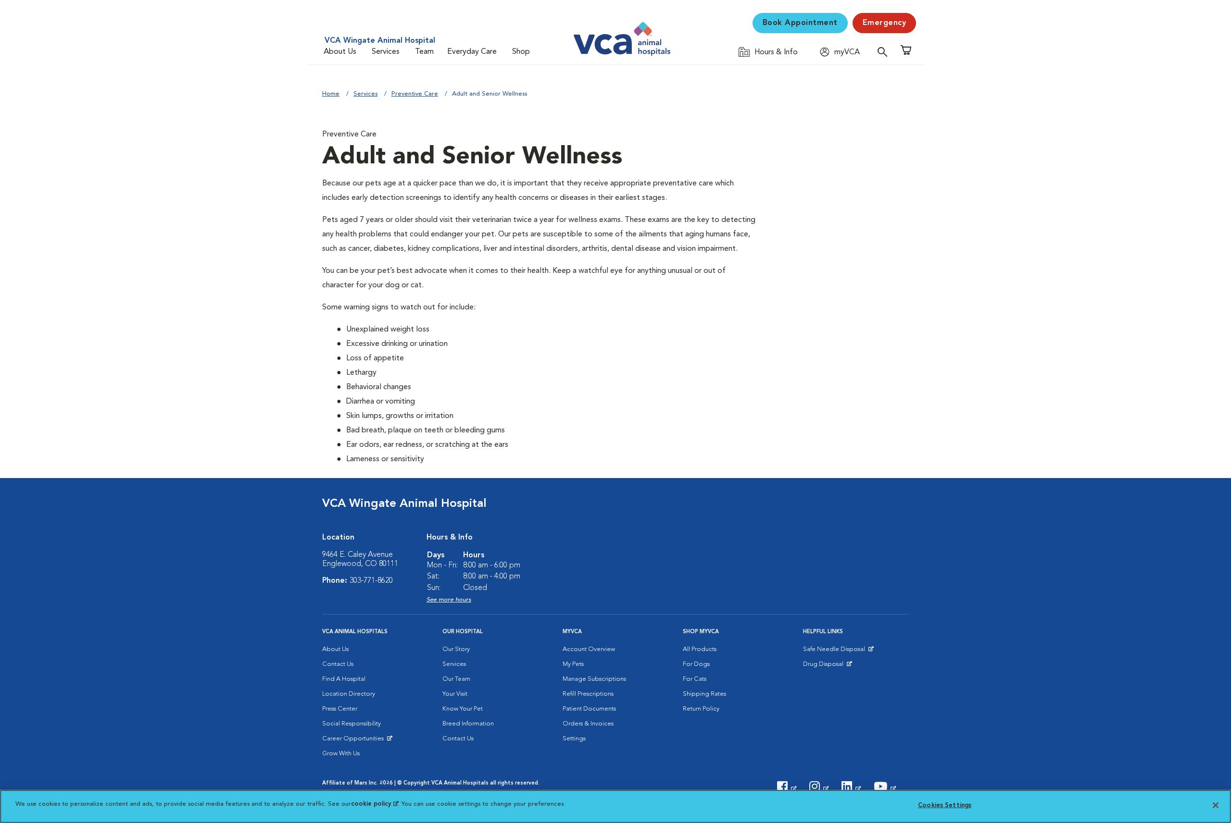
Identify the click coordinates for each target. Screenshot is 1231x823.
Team (424, 52)
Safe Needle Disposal (835, 651)
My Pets (573, 664)
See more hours (449, 600)
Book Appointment (800, 23)
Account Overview (589, 649)
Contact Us (337, 664)
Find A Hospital (343, 679)
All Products (699, 649)
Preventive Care (414, 94)
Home (330, 94)
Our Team (456, 679)
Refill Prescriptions (588, 694)
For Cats (694, 679)
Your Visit (454, 694)
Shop (521, 52)
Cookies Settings (944, 805)
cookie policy (374, 804)
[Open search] (884, 52)
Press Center (339, 709)
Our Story (456, 649)
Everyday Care (472, 52)
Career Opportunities (354, 741)
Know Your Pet (462, 709)
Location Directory (348, 694)
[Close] (1215, 805)
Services (386, 52)
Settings (574, 739)
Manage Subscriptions (594, 679)
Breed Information (468, 724)
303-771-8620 (371, 581)
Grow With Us (341, 753)
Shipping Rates (704, 694)
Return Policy (701, 709)
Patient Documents (589, 709)
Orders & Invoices (588, 724)
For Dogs (696, 664)
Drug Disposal (827, 666)
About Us (340, 52)
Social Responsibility (351, 724)
